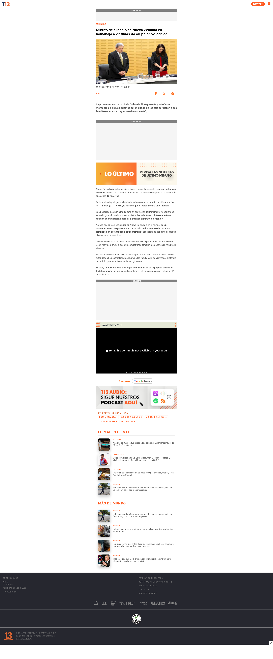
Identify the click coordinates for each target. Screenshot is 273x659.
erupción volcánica (130, 417)
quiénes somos (10, 578)
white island (127, 422)
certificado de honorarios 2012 (155, 582)
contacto (144, 589)
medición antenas (148, 586)
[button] (155, 94)
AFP (98, 93)
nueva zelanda (107, 417)
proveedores (9, 592)
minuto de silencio (156, 417)
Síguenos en (125, 381)
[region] (136, 652)
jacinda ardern (108, 422)
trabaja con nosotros (151, 578)
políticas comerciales (14, 588)
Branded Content (148, 593)
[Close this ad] (271, 643)
